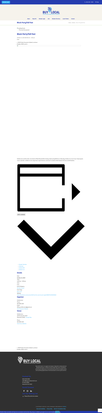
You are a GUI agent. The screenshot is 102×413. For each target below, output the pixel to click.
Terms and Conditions (40, 408)
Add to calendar (21, 214)
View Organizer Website (22, 309)
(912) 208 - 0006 (89, 2)
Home (70, 22)
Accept (57, 412)
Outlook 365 (22, 268)
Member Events (20, 288)
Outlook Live (22, 269)
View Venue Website (21, 323)
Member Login (6, 2)
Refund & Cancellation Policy (60, 408)
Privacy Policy (49, 408)
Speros (64, 406)
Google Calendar (23, 264)
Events (73, 22)
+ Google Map (28, 317)
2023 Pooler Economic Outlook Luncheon (27, 42)
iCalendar (21, 266)
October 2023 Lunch (22, 44)
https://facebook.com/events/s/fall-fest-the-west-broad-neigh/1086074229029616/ (36, 295)
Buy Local (19, 291)
